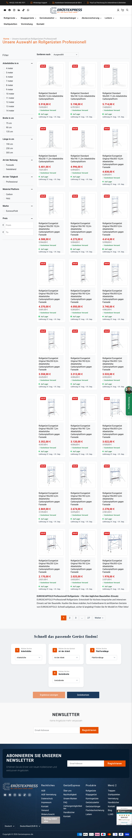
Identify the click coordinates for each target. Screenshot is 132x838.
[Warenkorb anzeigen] (122, 10)
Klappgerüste (28, 18)
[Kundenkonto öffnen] (118, 10)
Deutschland (29, 826)
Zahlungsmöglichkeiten (72, 807)
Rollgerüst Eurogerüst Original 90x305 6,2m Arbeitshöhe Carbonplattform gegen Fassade (113, 431)
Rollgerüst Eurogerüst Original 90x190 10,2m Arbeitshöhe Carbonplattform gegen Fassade (81, 229)
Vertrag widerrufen (50, 820)
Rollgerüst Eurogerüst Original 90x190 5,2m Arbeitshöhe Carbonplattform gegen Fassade (81, 566)
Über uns (67, 790)
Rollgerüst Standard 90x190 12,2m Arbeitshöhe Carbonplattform (83, 96)
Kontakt (40, 24)
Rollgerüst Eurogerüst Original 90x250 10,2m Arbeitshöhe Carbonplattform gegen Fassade (49, 229)
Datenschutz (47, 798)
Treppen (111, 790)
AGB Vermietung (48, 794)
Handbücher (69, 812)
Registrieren (89, 730)
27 (88, 617)
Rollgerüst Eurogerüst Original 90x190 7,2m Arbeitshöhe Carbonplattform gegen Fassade (81, 431)
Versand (45, 810)
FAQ (65, 802)
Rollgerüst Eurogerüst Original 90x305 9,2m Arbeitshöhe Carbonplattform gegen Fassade (113, 229)
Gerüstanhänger (68, 18)
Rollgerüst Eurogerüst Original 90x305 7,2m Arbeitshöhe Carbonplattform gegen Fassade (113, 364)
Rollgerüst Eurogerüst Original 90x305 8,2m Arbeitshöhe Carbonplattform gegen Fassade (113, 296)
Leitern (109, 18)
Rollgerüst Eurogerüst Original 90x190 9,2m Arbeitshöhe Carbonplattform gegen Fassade (81, 296)
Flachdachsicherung (95, 810)
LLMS (110, 814)
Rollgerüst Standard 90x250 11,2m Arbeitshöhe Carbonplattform (51, 159)
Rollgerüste (10, 18)
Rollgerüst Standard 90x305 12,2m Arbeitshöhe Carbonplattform (51, 96)
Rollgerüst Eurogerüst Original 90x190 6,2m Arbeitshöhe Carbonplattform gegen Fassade (81, 499)
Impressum (46, 802)
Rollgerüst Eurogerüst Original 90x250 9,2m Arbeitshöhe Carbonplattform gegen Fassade (49, 296)
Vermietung (27, 24)
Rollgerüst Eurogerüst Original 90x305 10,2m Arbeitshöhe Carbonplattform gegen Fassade (113, 161)
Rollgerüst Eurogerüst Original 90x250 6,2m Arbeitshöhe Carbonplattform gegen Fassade (49, 499)
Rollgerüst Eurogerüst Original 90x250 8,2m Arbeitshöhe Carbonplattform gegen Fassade (49, 364)
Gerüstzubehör (47, 18)
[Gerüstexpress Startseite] (66, 10)
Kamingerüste (92, 798)
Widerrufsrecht (48, 814)
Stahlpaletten (10, 24)
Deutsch (8, 826)
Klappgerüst (91, 794)
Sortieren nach (43, 54)
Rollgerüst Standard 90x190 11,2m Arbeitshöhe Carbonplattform (83, 159)
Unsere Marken (70, 798)
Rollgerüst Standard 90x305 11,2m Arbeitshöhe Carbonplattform (114, 96)
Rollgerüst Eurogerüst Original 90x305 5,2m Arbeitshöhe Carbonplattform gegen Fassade (113, 499)
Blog (110, 810)
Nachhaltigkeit (70, 794)
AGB (43, 790)
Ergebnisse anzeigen (49, 695)
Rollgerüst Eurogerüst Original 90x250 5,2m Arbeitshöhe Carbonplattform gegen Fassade (49, 566)
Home (6, 39)
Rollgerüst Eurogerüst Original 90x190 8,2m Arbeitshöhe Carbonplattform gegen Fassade (81, 364)
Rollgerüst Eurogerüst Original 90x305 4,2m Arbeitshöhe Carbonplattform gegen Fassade (113, 566)
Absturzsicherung (91, 18)
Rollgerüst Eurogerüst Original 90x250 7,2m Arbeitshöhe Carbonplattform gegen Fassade (49, 431)
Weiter (98, 617)
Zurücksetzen (83, 695)
